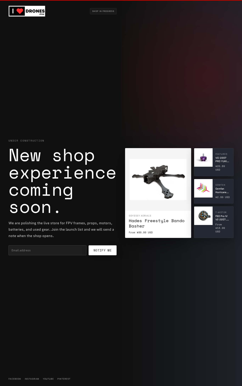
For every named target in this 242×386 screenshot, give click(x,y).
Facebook (15, 378)
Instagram (32, 378)
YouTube (48, 378)
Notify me (103, 250)
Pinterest (64, 378)
